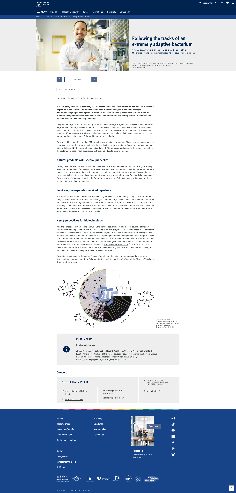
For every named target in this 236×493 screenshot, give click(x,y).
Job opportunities (64, 434)
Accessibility (87, 490)
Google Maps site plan (114, 398)
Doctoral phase (63, 424)
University (111, 12)
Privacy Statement (74, 490)
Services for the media (66, 461)
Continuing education (66, 440)
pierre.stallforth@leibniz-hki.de (76, 392)
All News (47, 17)
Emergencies (62, 456)
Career (85, 12)
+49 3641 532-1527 (74, 399)
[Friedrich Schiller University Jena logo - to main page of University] (43, 4)
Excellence (98, 424)
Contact (60, 451)
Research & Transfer (70, 12)
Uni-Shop (61, 467)
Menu (44, 12)
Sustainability (100, 429)
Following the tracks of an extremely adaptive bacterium (71, 17)
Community (125, 12)
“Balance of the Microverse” (117, 244)
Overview (77, 79)
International (97, 12)
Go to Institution (152, 391)
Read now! (154, 426)
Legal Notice (61, 490)
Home (38, 17)
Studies (53, 12)
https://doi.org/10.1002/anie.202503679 (108, 360)
